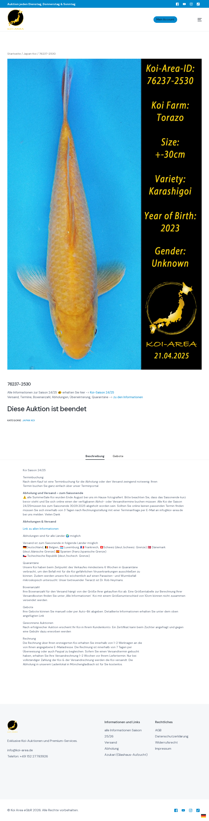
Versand (110, 742)
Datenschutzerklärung (171, 736)
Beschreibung (95, 456)
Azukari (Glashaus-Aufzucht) (126, 754)
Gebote (118, 456)
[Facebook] (177, 4)
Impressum (163, 748)
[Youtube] (184, 4)
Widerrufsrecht (166, 742)
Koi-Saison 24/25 (102, 392)
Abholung (111, 748)
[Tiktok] (198, 4)
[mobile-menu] (195, 19)
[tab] (95, 456)
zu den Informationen (128, 397)
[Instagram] (191, 4)
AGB (158, 730)
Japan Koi (30, 53)
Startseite (14, 53)
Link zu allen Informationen (41, 528)
